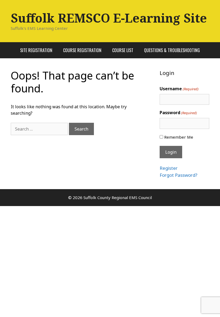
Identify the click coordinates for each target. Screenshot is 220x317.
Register (169, 168)
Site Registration (36, 50)
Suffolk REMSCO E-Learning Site (109, 18)
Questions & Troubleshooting (172, 50)
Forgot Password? (178, 175)
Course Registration (82, 50)
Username (179, 89)
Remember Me (178, 137)
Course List (122, 50)
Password (178, 113)
